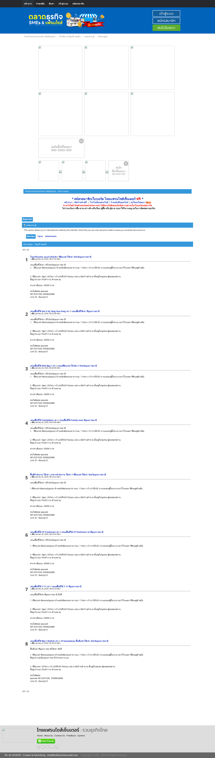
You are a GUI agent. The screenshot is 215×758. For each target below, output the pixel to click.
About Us (48, 735)
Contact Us (60, 735)
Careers (81, 735)
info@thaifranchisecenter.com (62, 755)
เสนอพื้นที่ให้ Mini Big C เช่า (43, 365)
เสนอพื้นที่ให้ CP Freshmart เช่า (45, 532)
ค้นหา (51, 3)
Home (40, 735)
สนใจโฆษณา (166, 27)
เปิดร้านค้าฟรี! (81, 202)
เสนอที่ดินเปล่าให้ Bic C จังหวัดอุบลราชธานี (77, 365)
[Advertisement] (125, 709)
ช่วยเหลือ (40, 3)
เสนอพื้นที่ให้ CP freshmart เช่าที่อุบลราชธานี (82, 532)
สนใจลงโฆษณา (138, 202)
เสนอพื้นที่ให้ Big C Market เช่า (44, 641)
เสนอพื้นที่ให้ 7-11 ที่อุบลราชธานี (66, 586)
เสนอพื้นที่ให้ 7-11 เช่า (40, 586)
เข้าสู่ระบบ (63, 3)
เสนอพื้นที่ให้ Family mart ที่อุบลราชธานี (78, 420)
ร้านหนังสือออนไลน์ (119, 202)
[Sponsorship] (61, 149)
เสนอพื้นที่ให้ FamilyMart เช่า (43, 420)
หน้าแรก (28, 3)
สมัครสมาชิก (78, 3)
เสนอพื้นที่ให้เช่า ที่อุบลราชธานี (86, 311)
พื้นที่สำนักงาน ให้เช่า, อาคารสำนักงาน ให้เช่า (51, 474)
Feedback (71, 735)
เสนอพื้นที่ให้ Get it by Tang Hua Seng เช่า (50, 311)
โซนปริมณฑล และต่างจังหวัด (43, 256)
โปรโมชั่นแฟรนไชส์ (99, 202)
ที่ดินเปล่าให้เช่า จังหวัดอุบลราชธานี (75, 256)
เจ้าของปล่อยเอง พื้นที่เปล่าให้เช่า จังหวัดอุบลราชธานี (84, 641)
